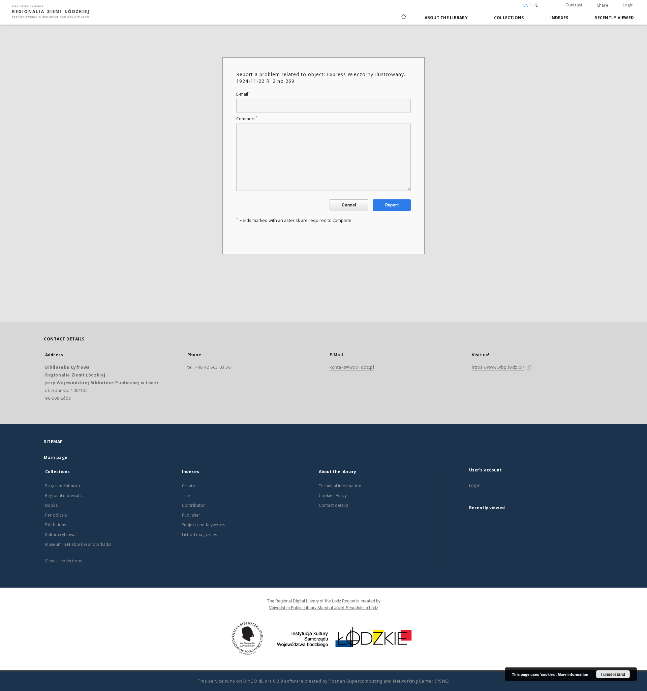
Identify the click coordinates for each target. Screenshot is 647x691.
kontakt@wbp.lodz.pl (352, 367)
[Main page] (403, 14)
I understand (613, 674)
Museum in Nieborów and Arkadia (78, 544)
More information (573, 674)
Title (186, 495)
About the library (446, 18)
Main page (56, 457)
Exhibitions (55, 525)
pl (535, 5)
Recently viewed (614, 18)
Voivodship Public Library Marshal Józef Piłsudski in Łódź (323, 607)
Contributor (193, 505)
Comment (246, 119)
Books (51, 505)
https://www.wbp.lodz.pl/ (498, 367)
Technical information (340, 486)
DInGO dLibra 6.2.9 (263, 681)
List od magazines (199, 534)
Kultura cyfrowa (60, 534)
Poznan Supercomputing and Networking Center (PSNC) (389, 681)
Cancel (349, 204)
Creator (189, 486)
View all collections (63, 561)
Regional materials (63, 495)
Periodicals (56, 515)
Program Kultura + (63, 486)
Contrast (574, 5)
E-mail (243, 94)
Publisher (191, 515)
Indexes (559, 18)
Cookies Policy (333, 495)
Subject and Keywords (203, 525)
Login (628, 5)
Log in (475, 485)
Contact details (333, 505)
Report (392, 204)
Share (602, 5)
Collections (509, 18)
